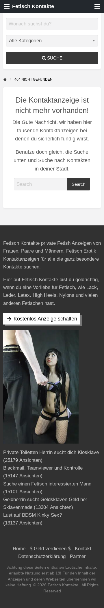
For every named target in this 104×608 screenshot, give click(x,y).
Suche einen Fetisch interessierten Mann (47, 484)
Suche (54, 57)
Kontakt (83, 548)
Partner (78, 556)
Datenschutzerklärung (42, 556)
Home (19, 548)
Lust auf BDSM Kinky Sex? (32, 515)
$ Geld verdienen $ (50, 548)
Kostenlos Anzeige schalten (45, 319)
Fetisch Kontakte (33, 6)
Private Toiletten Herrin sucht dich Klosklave (51, 452)
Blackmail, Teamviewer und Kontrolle (43, 468)
